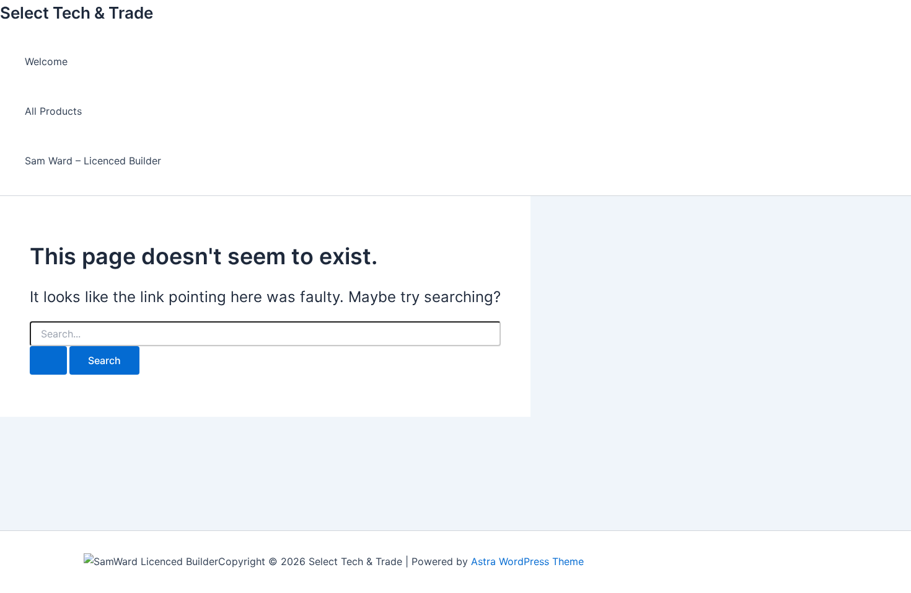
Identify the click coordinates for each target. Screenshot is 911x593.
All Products (53, 111)
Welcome (46, 61)
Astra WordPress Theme (527, 561)
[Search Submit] (48, 360)
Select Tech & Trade (76, 12)
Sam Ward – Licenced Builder (93, 160)
